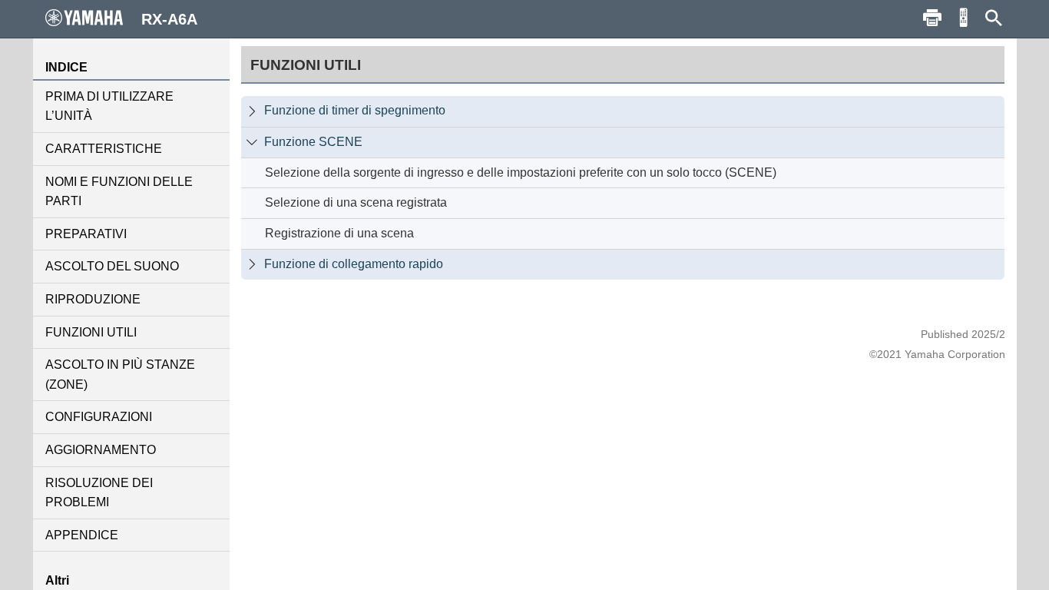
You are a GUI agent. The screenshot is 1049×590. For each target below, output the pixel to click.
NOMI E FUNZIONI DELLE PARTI (119, 191)
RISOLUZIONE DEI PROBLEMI (99, 492)
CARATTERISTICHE (103, 148)
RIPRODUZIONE (93, 299)
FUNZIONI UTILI (91, 332)
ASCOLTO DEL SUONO (112, 266)
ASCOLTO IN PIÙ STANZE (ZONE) (120, 374)
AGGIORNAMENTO (100, 449)
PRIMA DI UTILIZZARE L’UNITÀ (109, 106)
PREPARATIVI (86, 233)
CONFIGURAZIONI (98, 416)
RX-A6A (169, 19)
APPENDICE (81, 535)
